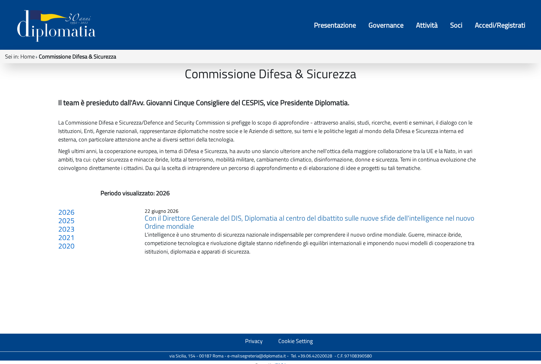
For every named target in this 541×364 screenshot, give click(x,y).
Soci (456, 25)
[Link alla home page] (56, 25)
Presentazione (335, 25)
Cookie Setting (295, 341)
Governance (386, 25)
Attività (427, 25)
